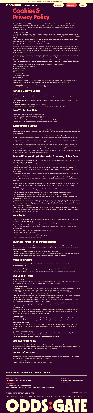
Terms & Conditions (11, 396)
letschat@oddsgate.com (68, 385)
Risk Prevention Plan (39, 396)
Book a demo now (58, 1)
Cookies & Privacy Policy (25, 396)
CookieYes (56, 336)
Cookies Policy (60, 106)
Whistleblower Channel (65, 396)
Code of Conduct (52, 396)
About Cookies (46, 336)
